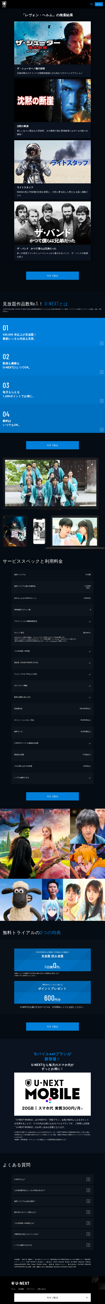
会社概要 (21, 1289)
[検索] (92, 4)
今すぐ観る (52, 275)
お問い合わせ (41, 1289)
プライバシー (31, 1289)
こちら (54, 641)
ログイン (99, 4)
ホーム (13, 1289)
